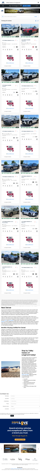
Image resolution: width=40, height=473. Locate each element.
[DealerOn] (20, 467)
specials (3, 321)
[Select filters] (35, 21)
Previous (2, 449)
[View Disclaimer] (12, 49)
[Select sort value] (38, 21)
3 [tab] (21, 454)
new (6, 320)
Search (36, 16)
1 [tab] (18, 454)
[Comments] (17, 49)
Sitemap (15, 468)
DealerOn (12, 468)
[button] (18, 31)
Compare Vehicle (7, 65)
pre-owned (11, 320)
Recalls (21, 468)
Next (38, 449)
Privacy (18, 468)
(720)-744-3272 (25, 374)
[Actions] (17, 40)
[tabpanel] (11, 448)
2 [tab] (20, 454)
